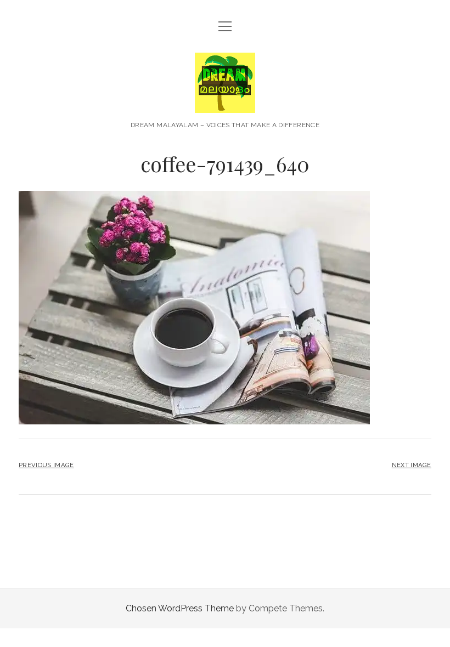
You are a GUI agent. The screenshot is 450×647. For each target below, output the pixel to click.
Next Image (411, 465)
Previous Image (46, 465)
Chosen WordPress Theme (180, 608)
